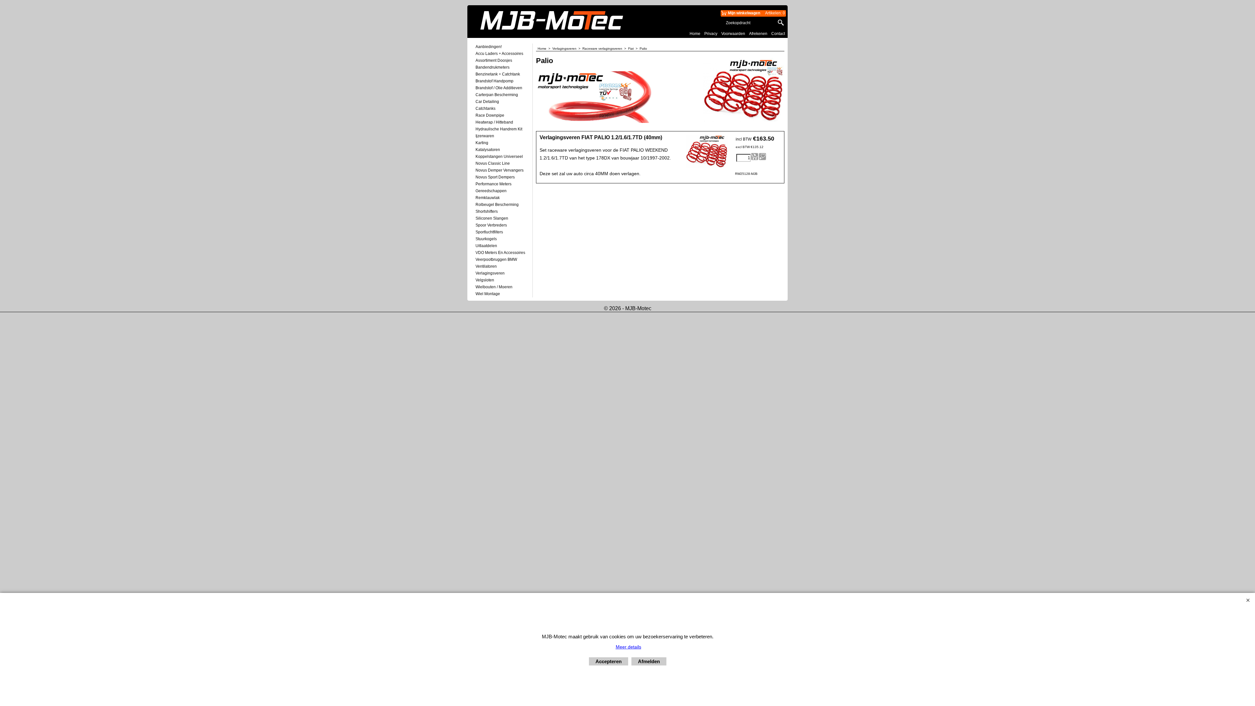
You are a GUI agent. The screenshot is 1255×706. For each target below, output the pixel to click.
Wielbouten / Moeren (494, 287)
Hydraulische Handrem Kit (499, 129)
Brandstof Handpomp (494, 81)
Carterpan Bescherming (497, 94)
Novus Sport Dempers (495, 177)
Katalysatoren (488, 149)
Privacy (710, 33)
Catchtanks (485, 108)
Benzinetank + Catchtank (498, 74)
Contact (778, 33)
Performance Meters (493, 184)
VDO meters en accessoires (500, 252)
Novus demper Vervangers (500, 170)
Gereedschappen (491, 191)
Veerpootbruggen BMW (496, 259)
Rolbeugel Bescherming (497, 204)
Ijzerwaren (485, 136)
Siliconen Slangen (492, 218)
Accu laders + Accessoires (499, 53)
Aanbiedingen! (489, 46)
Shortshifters (487, 211)
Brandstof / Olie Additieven (499, 88)
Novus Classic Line (493, 163)
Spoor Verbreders (491, 225)
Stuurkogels (486, 239)
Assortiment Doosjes (494, 60)
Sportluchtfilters (489, 232)
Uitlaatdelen (486, 246)
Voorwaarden (733, 33)
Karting (482, 143)
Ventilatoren (486, 266)
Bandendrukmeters (493, 67)
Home (695, 33)
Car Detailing (487, 101)
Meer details (628, 646)
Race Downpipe (490, 115)
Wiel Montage (488, 294)
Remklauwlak (488, 197)
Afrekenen (758, 33)
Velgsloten (485, 280)
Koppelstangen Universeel (499, 156)
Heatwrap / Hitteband (494, 122)
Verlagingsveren (490, 273)
